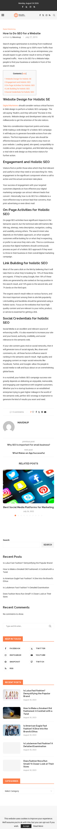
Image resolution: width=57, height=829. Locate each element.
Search (6, 540)
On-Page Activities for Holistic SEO (20, 85)
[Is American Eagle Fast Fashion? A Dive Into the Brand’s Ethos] (11, 730)
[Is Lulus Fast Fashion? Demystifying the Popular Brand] (11, 695)
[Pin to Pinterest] (42, 412)
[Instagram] (30, 7)
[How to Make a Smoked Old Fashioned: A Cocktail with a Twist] (11, 713)
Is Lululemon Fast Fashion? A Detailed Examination (26, 587)
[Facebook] (22, 7)
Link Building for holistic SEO (17, 89)
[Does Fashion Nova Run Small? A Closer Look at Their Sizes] (11, 765)
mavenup (16, 37)
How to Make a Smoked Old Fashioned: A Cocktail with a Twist (37, 711)
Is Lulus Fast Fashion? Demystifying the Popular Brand (27, 563)
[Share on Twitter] (39, 412)
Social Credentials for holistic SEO (19, 92)
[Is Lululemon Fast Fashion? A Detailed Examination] (11, 748)
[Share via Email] (45, 412)
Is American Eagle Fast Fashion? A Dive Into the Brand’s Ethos (35, 729)
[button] (5, 492)
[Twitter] (26, 7)
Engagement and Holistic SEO (18, 82)
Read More (38, 826)
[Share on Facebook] (36, 412)
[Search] (54, 15)
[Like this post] (33, 412)
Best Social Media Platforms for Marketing (28, 507)
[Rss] (34, 7)
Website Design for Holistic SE (18, 79)
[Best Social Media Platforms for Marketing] (28, 486)
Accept (26, 826)
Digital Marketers (10, 105)
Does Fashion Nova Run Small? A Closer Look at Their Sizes (38, 764)
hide (24, 74)
